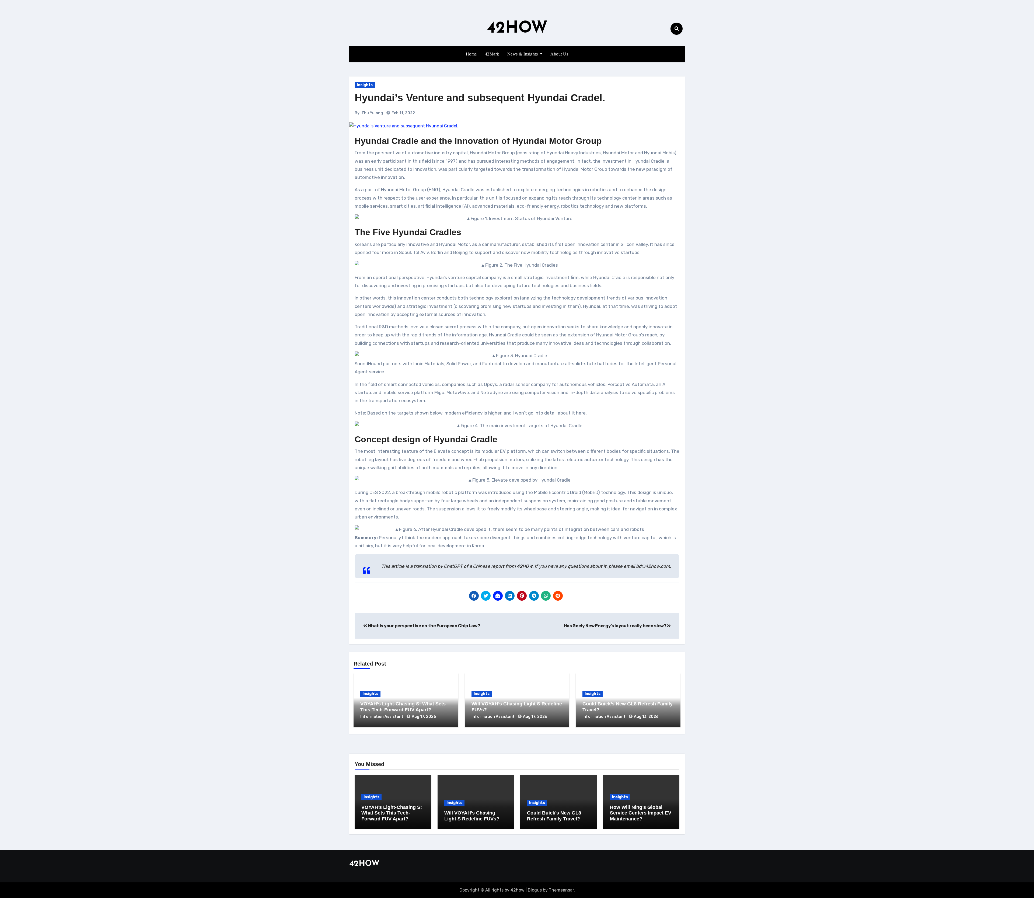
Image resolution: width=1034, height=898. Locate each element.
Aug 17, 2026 (424, 716)
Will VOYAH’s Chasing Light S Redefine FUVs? (471, 816)
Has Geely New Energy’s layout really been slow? (615, 625)
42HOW (517, 28)
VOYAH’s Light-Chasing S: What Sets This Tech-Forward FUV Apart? (403, 706)
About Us (559, 54)
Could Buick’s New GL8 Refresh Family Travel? (554, 816)
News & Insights (523, 54)
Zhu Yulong (372, 113)
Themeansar (561, 890)
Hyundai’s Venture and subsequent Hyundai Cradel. (480, 97)
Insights (365, 85)
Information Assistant (382, 716)
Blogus (535, 890)
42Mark (492, 54)
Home (471, 54)
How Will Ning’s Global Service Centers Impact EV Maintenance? (640, 813)
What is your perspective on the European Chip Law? (423, 625)
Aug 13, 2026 (646, 716)
